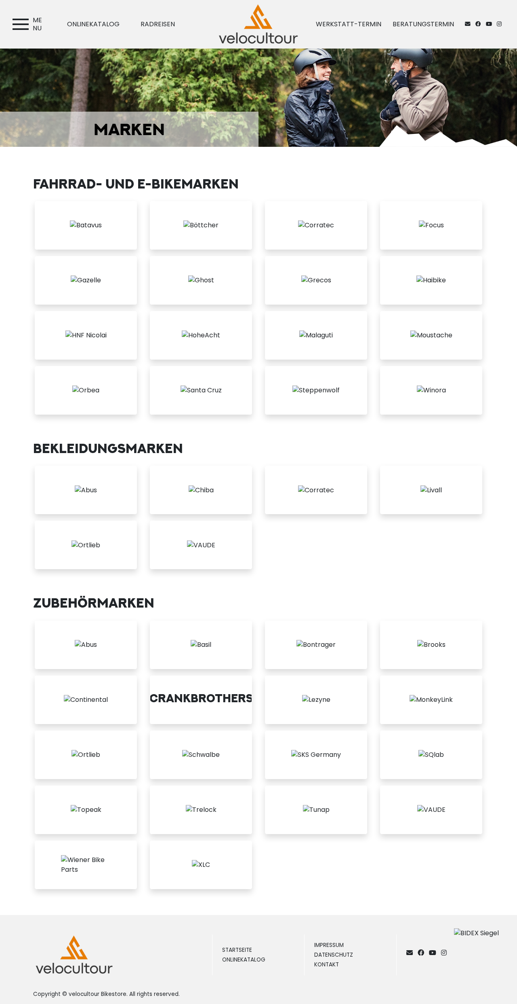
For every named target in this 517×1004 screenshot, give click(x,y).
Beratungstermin (423, 24)
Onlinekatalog (93, 24)
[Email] (411, 952)
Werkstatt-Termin (348, 24)
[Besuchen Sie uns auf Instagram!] (501, 24)
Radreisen (158, 24)
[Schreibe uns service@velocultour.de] (469, 24)
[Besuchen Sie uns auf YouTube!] (491, 24)
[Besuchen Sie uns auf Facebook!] (480, 24)
